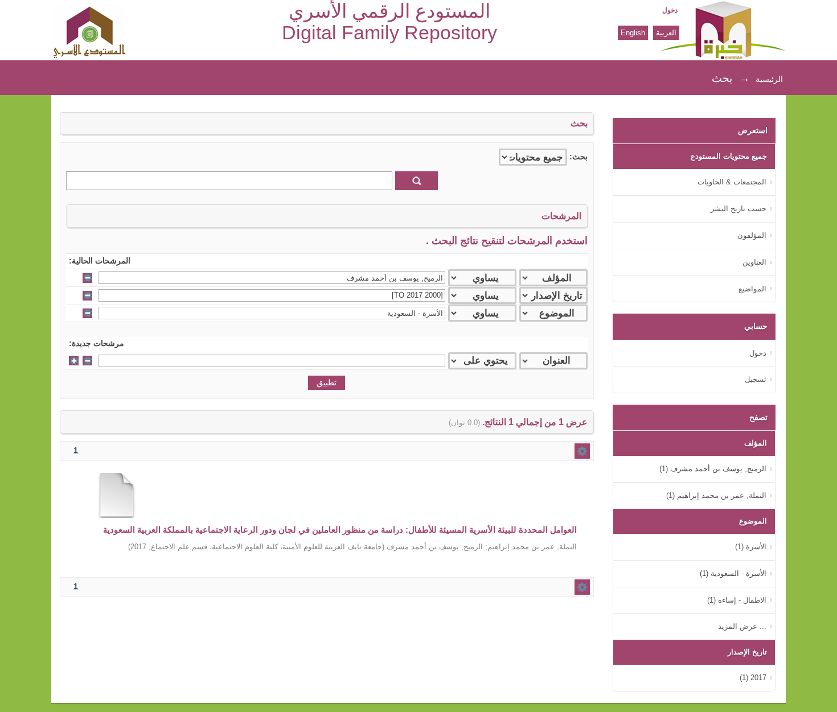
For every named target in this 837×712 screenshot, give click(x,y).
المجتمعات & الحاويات (732, 182)
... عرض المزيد (742, 626)
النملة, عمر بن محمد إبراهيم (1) (716, 495)
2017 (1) (753, 677)
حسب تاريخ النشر (738, 208)
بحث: (578, 157)
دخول (670, 10)
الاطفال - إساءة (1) (736, 600)
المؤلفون (751, 235)
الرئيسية (769, 79)
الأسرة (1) (750, 546)
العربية (666, 32)
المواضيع (752, 289)
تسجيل (755, 379)
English (633, 32)
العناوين (754, 262)
